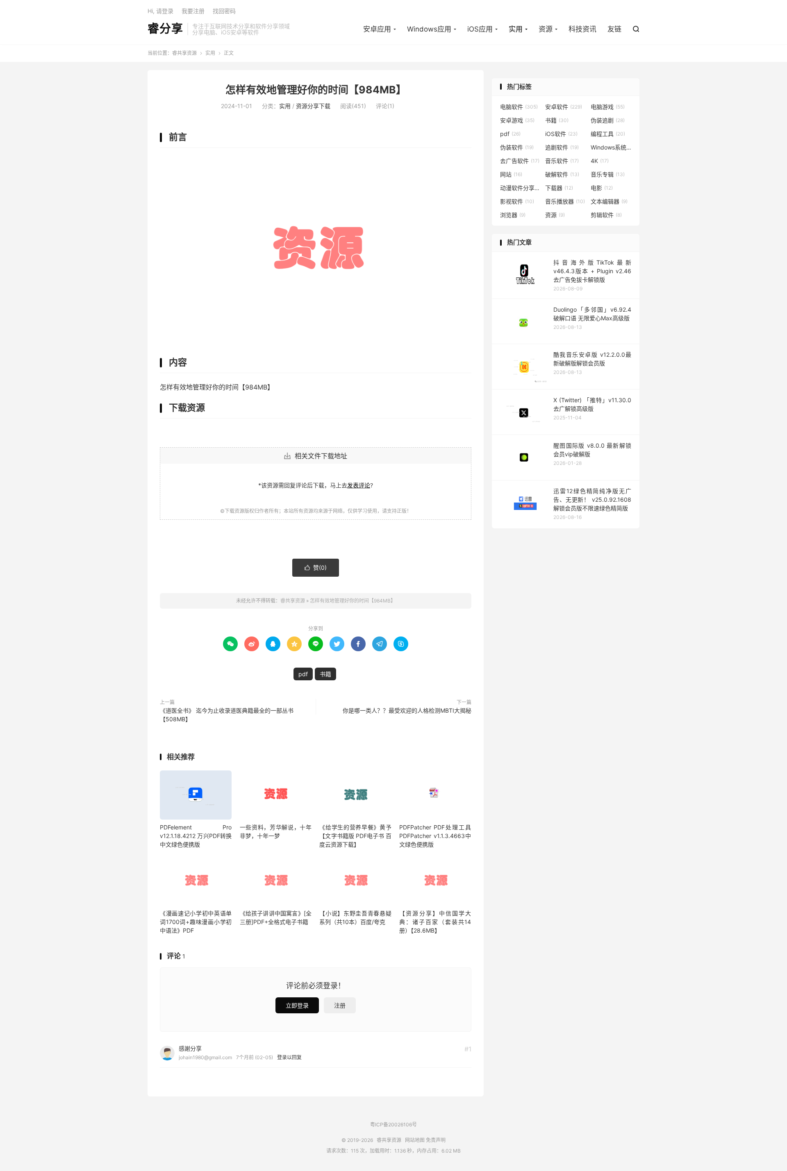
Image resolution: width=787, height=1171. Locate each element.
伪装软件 (517, 147)
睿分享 (165, 29)
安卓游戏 (517, 120)
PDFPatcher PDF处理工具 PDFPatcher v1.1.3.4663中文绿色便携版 (435, 836)
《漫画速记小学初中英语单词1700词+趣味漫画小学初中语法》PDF (196, 922)
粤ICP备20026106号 (393, 1124)
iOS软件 (561, 133)
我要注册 (193, 10)
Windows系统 (611, 147)
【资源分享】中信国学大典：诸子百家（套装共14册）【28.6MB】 (435, 922)
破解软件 (562, 174)
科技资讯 (582, 29)
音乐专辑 (608, 174)
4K (600, 160)
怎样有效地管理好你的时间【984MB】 (315, 90)
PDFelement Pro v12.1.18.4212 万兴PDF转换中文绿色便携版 (196, 836)
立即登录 (297, 1005)
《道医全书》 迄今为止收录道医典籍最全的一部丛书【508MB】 (226, 715)
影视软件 (517, 201)
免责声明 (436, 1140)
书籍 (325, 673)
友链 (614, 29)
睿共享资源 (184, 53)
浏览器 (512, 214)
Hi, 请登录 (160, 10)
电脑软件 (519, 106)
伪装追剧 (608, 120)
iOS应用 (480, 29)
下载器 (559, 187)
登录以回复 (289, 1057)
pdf (303, 673)
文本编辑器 (609, 201)
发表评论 (358, 485)
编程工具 (608, 133)
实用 (516, 29)
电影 (602, 187)
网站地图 (415, 1140)
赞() (316, 567)
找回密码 (224, 10)
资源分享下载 (313, 105)
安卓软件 (563, 106)
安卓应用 (377, 29)
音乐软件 (562, 160)
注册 (340, 1005)
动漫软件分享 (520, 187)
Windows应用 (429, 29)
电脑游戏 (608, 106)
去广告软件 (519, 160)
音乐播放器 (565, 201)
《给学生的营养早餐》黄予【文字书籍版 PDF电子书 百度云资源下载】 (355, 836)
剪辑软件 (606, 214)
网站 (511, 174)
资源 (546, 29)
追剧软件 (562, 147)
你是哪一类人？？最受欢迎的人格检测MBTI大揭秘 (407, 710)
